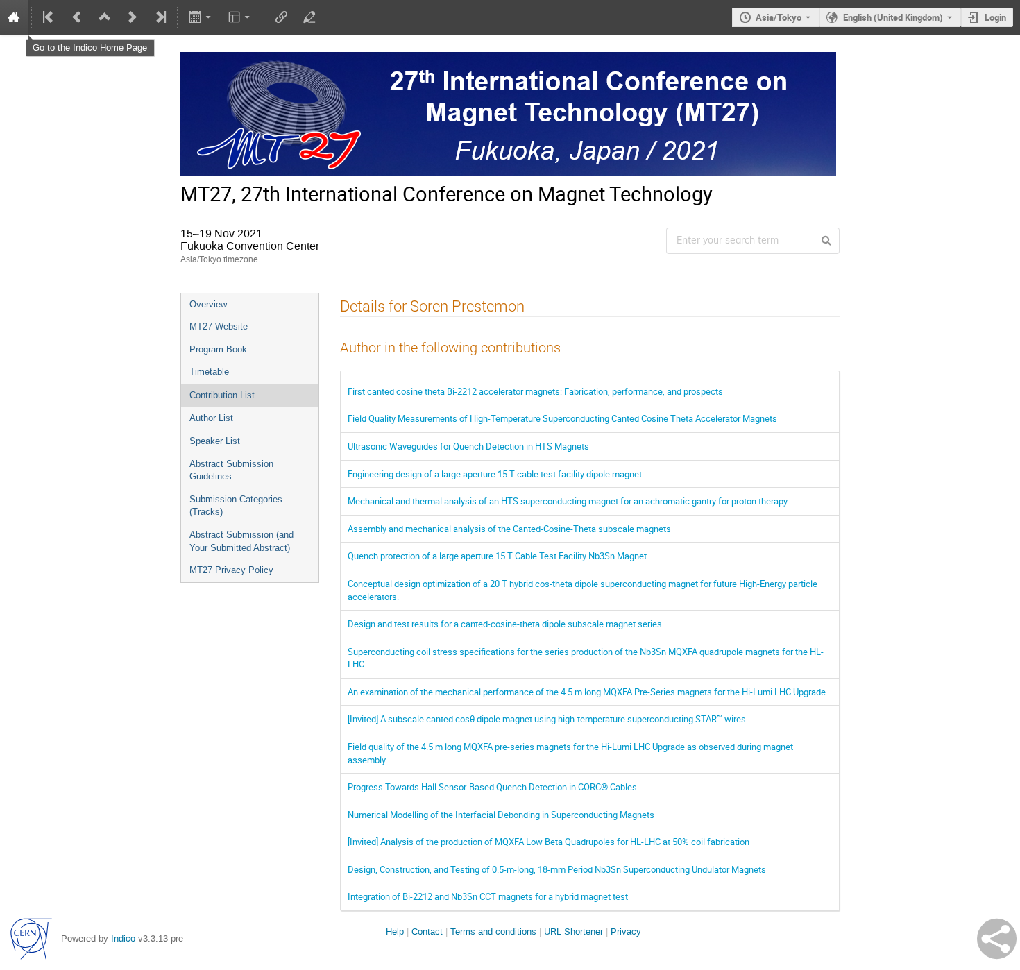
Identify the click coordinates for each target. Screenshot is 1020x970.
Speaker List (214, 441)
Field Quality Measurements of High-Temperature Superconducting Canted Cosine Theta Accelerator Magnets (562, 418)
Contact (427, 931)
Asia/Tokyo (778, 17)
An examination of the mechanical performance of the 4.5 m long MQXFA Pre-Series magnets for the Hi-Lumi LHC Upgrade (587, 692)
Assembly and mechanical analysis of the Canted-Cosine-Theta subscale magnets (509, 528)
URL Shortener (573, 931)
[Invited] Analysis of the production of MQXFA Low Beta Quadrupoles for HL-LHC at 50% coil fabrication (548, 841)
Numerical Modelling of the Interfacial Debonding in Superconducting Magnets (501, 814)
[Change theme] (240, 17)
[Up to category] (105, 17)
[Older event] (77, 17)
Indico (123, 938)
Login (995, 17)
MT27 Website (218, 326)
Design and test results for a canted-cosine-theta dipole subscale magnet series (505, 624)
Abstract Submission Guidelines (231, 470)
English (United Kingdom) (893, 17)
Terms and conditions (493, 931)
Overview (208, 304)
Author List (211, 418)
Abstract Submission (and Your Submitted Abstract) (241, 541)
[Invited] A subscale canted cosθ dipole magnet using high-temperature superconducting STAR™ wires (547, 719)
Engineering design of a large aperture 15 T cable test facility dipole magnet (495, 474)
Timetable (209, 371)
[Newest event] (159, 17)
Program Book (218, 349)
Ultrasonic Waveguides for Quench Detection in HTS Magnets (468, 446)
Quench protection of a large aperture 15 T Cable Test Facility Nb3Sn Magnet (497, 556)
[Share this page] (997, 939)
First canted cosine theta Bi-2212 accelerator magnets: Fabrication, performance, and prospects (535, 391)
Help (395, 931)
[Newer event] (132, 17)
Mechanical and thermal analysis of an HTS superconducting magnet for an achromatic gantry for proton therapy (568, 501)
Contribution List (222, 395)
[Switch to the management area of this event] (309, 17)
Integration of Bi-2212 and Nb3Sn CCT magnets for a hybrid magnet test (488, 896)
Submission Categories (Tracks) (235, 506)
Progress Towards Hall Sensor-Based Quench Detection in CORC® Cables (492, 787)
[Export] (201, 17)
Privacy (626, 931)
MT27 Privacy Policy (231, 570)
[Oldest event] (49, 17)
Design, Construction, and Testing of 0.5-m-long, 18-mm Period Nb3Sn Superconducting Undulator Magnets (557, 869)
